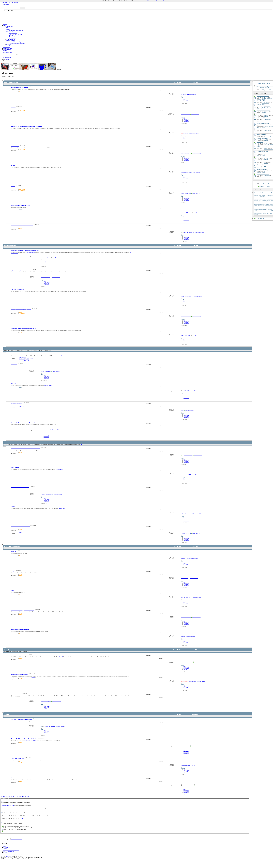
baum (272, 195)
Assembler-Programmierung (23, 359)
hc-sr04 (272, 200)
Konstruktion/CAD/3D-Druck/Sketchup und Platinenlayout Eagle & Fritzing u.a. (27, 126)
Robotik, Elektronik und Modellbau (11, 82)
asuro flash (259, 194)
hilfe (256, 201)
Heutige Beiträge (13, 33)
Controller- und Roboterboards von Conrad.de (20, 526)
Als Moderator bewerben (14, 36)
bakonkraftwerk (264, 195)
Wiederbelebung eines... (188, 455)
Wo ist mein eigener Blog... (185, 745)
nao (270, 204)
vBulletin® (8, 856)
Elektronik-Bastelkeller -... (188, 662)
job (263, 201)
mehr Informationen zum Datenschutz (153, 0)
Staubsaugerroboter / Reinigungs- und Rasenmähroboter (22, 610)
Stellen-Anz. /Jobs (7, 48)
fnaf (259, 200)
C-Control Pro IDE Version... (186, 533)
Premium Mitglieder (10, 40)
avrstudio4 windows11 (258, 195)
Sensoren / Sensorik (15, 146)
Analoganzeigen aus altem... (45, 429)
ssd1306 (255, 210)
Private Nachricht (186, 100)
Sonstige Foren (7, 649)
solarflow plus (256, 209)
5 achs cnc (255, 192)
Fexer (264, 97)
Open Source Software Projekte (17, 289)
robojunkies (269, 205)
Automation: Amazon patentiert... (50, 726)
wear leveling (267, 213)
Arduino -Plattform (15, 467)
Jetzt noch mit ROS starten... (189, 784)
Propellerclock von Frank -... (45, 257)
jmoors (265, 162)
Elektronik (13, 107)
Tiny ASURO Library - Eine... (186, 597)
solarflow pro (260, 209)
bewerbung (262, 196)
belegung (255, 196)
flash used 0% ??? (270, 199)
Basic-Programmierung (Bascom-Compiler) (26, 358)
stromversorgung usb (268, 210)
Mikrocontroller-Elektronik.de (125, 449)
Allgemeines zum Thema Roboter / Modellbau (20, 205)
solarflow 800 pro (264, 208)
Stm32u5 (185, 390)
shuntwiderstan (258, 208)
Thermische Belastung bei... (185, 114)
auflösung (262, 194)
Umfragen (13, 777)
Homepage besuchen (186, 179)
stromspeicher (262, 210)
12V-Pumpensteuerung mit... (45, 277)
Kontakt (5, 846)
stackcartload (266, 158)
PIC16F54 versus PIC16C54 (46, 371)
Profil (184, 98)
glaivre (22, 818)
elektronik (255, 199)
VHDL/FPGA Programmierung (24, 406)
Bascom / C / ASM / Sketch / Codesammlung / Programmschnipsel (29, 360)
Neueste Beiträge (7, 49)
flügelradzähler (256, 200)
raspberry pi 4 (263, 205)
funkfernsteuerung (264, 200)
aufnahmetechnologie (267, 194)
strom (259, 210)
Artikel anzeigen (186, 101)
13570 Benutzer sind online (8, 805)
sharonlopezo (266, 115)
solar (261, 208)
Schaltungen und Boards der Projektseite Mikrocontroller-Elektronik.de (25, 448)
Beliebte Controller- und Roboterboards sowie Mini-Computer (16, 443)
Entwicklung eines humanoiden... (186, 296)
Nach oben (5, 852)
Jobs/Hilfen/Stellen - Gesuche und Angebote (19, 674)
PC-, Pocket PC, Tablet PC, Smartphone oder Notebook (22, 225)
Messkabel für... (183, 94)
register (266, 205)
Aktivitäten (8, 44)
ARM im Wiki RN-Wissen (48, 385)
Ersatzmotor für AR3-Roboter (186, 172)
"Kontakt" (61, 656)
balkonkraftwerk (269, 195)
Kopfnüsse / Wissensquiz (16, 693)
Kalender (11, 35)
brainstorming (267, 196)
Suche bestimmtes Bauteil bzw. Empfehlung (19, 87)
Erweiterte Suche (7, 57)
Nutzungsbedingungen (8, 851)
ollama (272, 204)
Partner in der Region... (193, 681)
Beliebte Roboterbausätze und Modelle (12, 546)
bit (264, 196)
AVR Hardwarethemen (22, 357)
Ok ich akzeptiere (167, 0)
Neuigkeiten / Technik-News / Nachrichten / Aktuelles (21, 719)
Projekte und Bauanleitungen (10, 245)
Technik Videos (9, 45)
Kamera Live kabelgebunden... (186, 153)
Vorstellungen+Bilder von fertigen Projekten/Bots (21, 309)
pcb (258, 205)
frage (260, 200)
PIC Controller (14, 364)
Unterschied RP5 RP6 (184, 558)
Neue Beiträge (9, 26)
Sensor (270, 206)
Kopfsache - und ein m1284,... (186, 316)
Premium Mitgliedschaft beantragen (17, 43)
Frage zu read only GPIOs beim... (46, 494)
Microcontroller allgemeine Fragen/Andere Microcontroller (23, 422)
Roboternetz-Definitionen (31, 252)
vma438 (264, 213)
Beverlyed (265, 170)
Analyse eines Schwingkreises (46, 701)
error (261, 199)
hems (255, 201)
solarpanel (270, 209)
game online (268, 200)
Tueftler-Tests (6, 47)
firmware (266, 199)
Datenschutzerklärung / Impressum (11, 850)
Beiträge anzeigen (186, 99)
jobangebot (265, 201)
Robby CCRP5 (14, 551)
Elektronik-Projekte (7, 52)
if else (258, 201)
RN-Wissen (6, 50)
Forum (4, 25)
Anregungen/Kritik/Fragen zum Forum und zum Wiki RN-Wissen (24, 738)
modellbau (262, 204)
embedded (258, 199)
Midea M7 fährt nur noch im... (186, 617)
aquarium (268, 192)
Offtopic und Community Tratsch (17, 758)
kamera (269, 201)
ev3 (262, 199)
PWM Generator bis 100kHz (185, 335)
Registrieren (6, 4)
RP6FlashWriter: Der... (184, 578)
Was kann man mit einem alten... (186, 212)
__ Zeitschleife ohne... (184, 474)
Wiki (61, 355)
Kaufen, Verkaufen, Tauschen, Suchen (18, 654)
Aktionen (8, 29)
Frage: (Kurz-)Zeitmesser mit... (189, 232)
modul (265, 204)
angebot (262, 192)
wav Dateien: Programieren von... (186, 513)
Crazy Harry (266, 102)
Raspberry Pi (13, 506)
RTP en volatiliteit (184, 765)
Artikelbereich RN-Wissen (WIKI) (30, 740)
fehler (264, 199)
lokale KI (182, 410)
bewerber (258, 196)
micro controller (256, 204)
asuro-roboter (256, 194)
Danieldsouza (266, 135)
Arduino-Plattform (22, 361)
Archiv (5, 848)
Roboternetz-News (267, 119)
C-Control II (21, 532)
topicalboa (265, 148)
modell (260, 204)
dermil (265, 166)
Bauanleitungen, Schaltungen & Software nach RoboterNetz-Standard (25, 250)
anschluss (265, 192)
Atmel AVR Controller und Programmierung (20, 353)
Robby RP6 (13, 571)
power (260, 205)
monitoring (268, 204)
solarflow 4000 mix (270, 208)
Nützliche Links (9, 31)
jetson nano (261, 201)
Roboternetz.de (6, 847)
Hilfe (4, 6)
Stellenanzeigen (12, 38)
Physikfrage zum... (186, 133)
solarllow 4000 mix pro (265, 209)
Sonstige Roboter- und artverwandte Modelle (20, 629)
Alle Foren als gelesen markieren (16, 30)
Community (6, 714)
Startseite (5, 24)
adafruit (258, 192)
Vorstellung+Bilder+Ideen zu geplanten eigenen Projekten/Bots (23, 328)
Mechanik (13, 186)
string (257, 210)
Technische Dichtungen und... (186, 193)
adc (260, 192)
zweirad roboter (256, 214)
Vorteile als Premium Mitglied (15, 42)
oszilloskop (256, 205)
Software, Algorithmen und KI (17, 403)
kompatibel (271, 201)
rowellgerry (265, 143)
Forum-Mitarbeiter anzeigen (15, 34)
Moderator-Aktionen (10, 39)
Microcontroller (7, 348)
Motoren (13, 165)
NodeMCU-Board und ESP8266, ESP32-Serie (20, 487)
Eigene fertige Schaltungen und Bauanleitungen (20, 270)
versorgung (260, 213)
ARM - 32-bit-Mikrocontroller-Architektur (19, 383)
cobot (270, 196)
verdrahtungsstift (256, 213)
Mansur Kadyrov (266, 139)
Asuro (12, 590)
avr (254, 195)
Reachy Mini (183, 636)
